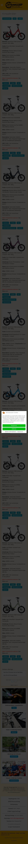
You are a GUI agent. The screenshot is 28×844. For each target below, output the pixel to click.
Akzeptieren (14, 425)
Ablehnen (14, 429)
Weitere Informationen (10, 431)
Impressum (20, 431)
